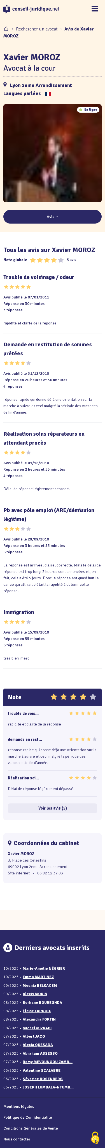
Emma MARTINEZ (38, 976)
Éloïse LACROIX (37, 1011)
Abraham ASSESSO (40, 1053)
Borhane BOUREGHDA (42, 1002)
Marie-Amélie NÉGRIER (44, 968)
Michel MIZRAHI (37, 1028)
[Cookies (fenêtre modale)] (95, 1138)
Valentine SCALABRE (41, 1070)
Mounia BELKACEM (40, 985)
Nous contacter (16, 1139)
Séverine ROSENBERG (43, 1078)
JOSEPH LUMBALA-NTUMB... (48, 1087)
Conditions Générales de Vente (30, 1128)
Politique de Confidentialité (27, 1117)
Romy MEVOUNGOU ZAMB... (48, 1061)
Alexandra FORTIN (39, 1019)
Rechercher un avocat (37, 29)
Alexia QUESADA (38, 1044)
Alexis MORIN (35, 994)
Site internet (19, 873)
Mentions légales (18, 1106)
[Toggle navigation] (95, 9)
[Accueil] (6, 29)
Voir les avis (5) (52, 808)
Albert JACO (34, 1036)
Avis (51, 216)
